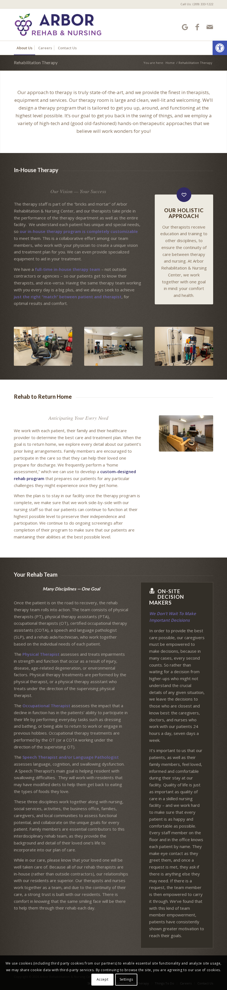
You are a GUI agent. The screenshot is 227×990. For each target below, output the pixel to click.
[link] (220, 48)
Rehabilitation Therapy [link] (36, 62)
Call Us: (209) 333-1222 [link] (196, 4)
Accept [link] (103, 979)
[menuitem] (195, 4)
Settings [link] (126, 979)
